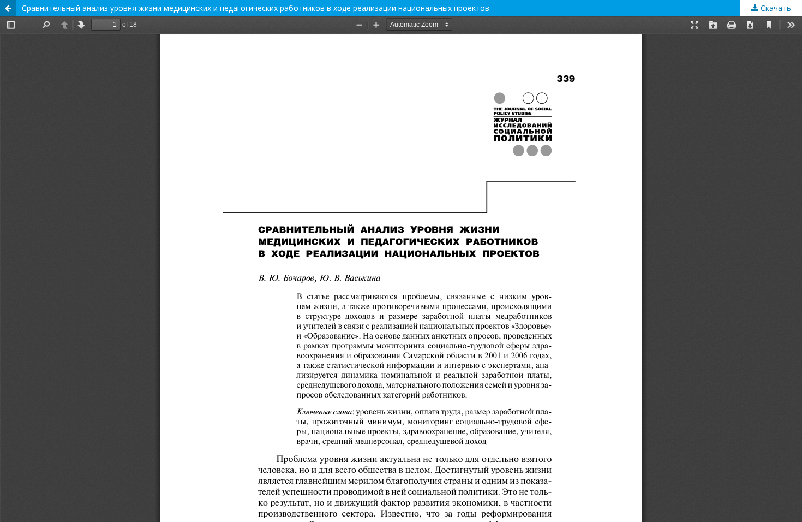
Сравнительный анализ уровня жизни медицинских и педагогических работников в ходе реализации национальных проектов (255, 8)
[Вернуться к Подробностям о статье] (8, 8)
